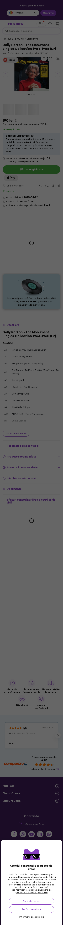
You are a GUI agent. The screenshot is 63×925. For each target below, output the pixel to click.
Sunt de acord (31, 901)
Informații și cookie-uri (31, 917)
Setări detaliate (31, 909)
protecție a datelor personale (31, 892)
